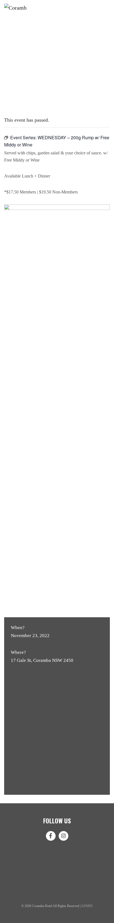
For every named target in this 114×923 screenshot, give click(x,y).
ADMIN (87, 906)
